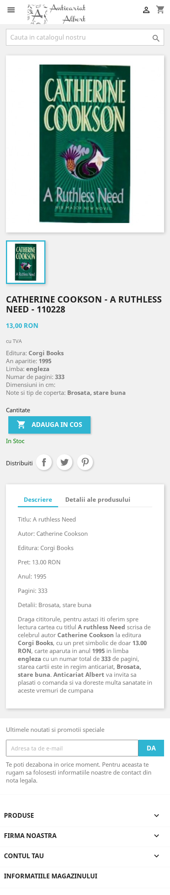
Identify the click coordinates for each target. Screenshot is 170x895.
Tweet (64, 462)
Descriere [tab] (38, 499)
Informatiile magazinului (50, 876)
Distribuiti (44, 462)
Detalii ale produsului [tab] (97, 499)
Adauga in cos (49, 424)
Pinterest (85, 462)
